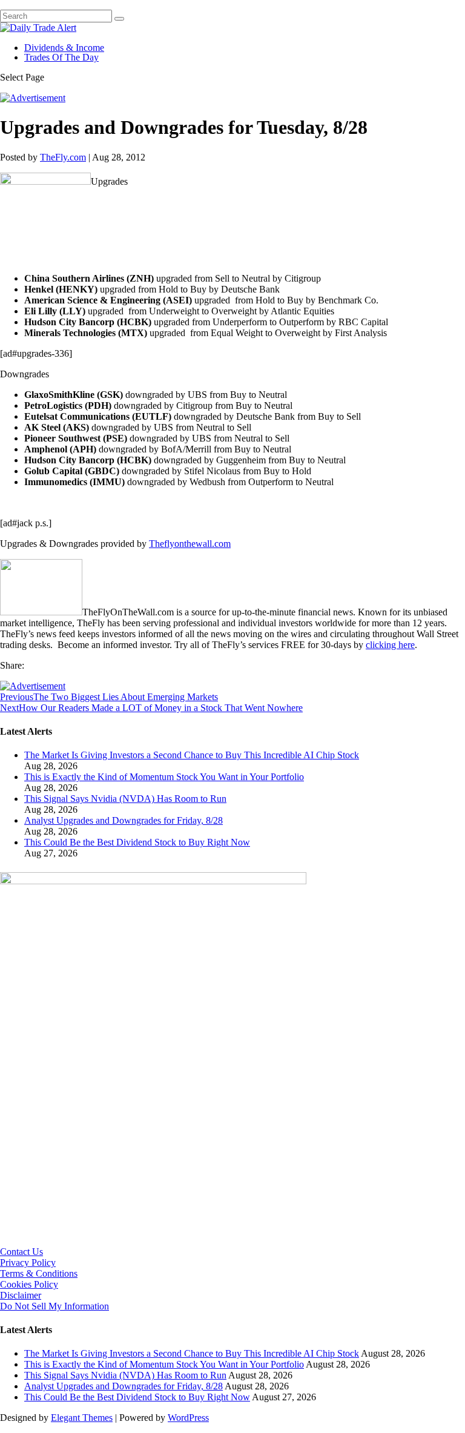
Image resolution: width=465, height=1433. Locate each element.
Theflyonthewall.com (190, 543)
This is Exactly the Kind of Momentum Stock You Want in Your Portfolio (164, 777)
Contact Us (21, 1251)
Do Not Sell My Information (54, 1306)
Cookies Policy (29, 1284)
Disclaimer (20, 1295)
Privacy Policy (28, 1262)
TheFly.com (63, 157)
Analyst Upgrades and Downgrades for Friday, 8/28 (123, 820)
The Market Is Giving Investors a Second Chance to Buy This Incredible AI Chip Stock (191, 755)
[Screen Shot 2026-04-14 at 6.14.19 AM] (153, 881)
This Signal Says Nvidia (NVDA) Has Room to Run (125, 798)
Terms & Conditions (39, 1273)
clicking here (390, 645)
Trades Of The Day (61, 57)
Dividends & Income (64, 47)
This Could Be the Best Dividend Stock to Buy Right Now (137, 842)
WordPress (188, 1417)
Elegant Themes (82, 1417)
